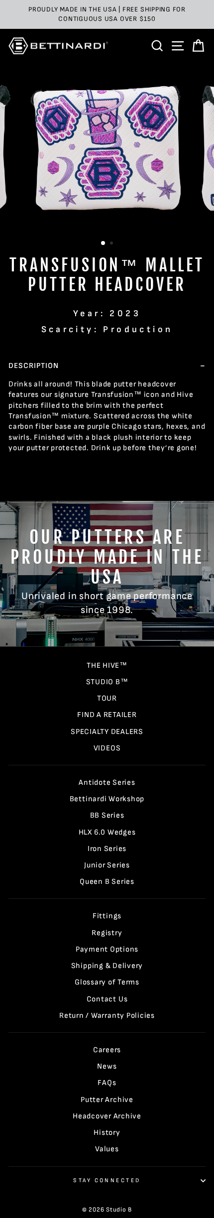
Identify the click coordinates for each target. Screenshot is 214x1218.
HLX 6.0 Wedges (107, 832)
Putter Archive (107, 1099)
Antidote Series (107, 782)
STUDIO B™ (107, 682)
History (107, 1132)
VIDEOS (107, 748)
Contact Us (107, 999)
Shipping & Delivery (107, 966)
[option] (107, 14)
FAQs (107, 1083)
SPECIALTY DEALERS (107, 731)
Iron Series (107, 848)
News (106, 1066)
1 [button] (103, 243)
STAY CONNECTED (106, 1180)
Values (107, 1149)
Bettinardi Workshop (107, 799)
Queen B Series (107, 881)
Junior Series (107, 865)
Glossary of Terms (107, 982)
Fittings (107, 916)
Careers (107, 1050)
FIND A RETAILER (106, 715)
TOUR (107, 698)
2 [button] (112, 244)
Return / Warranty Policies (107, 1015)
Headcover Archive (107, 1116)
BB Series (107, 815)
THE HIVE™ (107, 665)
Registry (107, 933)
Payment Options (107, 949)
